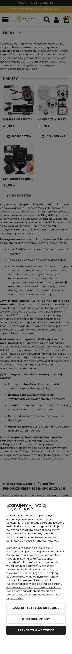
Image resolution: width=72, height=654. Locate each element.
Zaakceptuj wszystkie (36, 630)
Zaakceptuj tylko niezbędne (36, 608)
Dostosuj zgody (36, 619)
